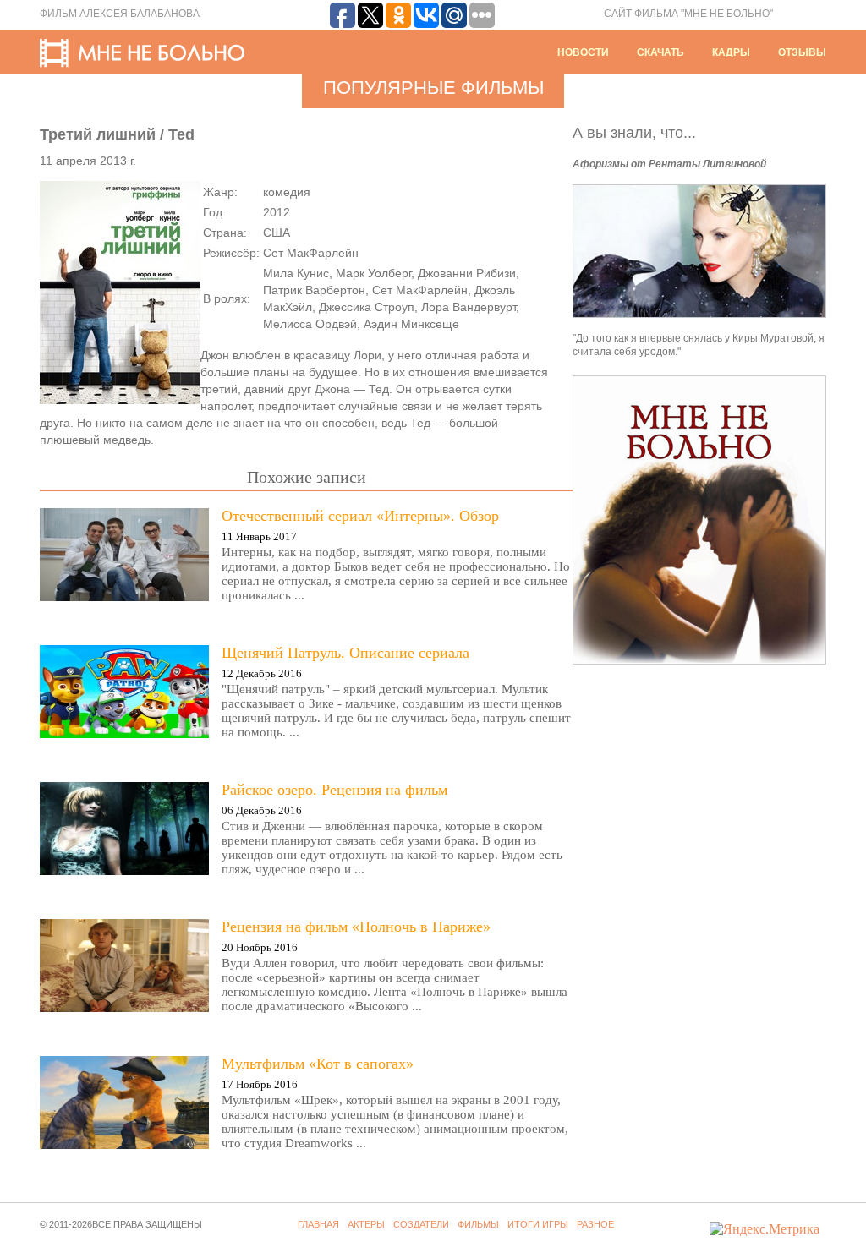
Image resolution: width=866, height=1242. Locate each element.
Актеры (366, 1224)
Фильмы (478, 1224)
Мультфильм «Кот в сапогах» (318, 1063)
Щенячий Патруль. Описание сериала (345, 652)
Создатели (421, 1224)
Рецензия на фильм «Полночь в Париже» (356, 926)
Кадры (731, 52)
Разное (595, 1224)
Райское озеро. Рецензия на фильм (334, 789)
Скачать (660, 52)
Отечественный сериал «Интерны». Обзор (360, 515)
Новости (583, 52)
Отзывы (802, 52)
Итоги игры (537, 1224)
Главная (318, 1224)
